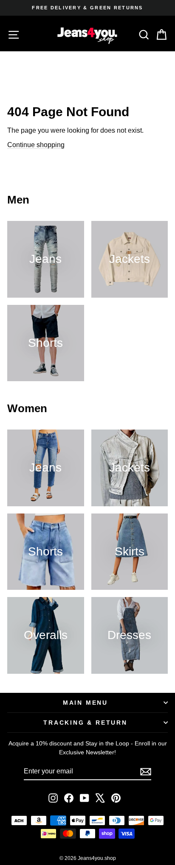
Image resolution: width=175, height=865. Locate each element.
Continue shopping (36, 144)
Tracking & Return (85, 722)
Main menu (85, 702)
